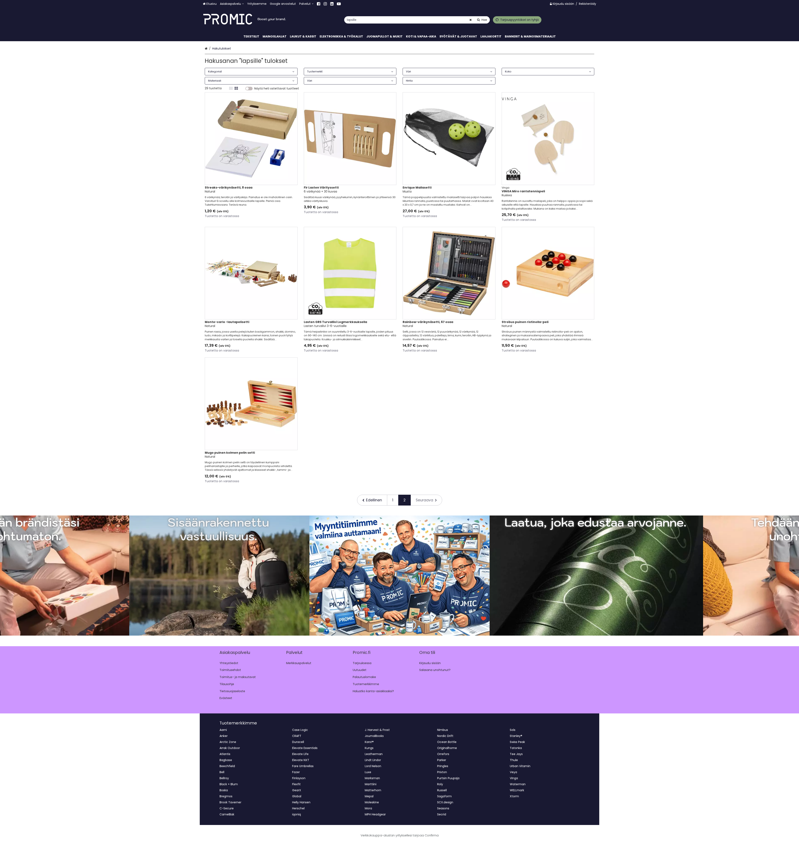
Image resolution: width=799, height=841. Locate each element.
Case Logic (300, 730)
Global (296, 796)
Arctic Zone (228, 742)
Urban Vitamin (520, 766)
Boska (224, 790)
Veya (513, 772)
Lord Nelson (373, 766)
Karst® (369, 742)
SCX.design (445, 802)
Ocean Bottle (447, 742)
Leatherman (374, 754)
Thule (514, 760)
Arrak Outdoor (230, 748)
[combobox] (417, 20)
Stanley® (516, 736)
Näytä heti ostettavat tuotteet (276, 89)
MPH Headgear (375, 814)
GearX (296, 790)
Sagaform (444, 796)
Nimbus (442, 730)
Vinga (514, 778)
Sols (512, 730)
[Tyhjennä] (470, 20)
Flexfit (296, 784)
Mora (368, 808)
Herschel (298, 808)
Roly (440, 784)
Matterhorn (373, 790)
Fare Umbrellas (303, 766)
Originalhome (447, 748)
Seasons (443, 808)
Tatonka (516, 748)
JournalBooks (374, 736)
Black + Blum (229, 784)
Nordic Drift (445, 736)
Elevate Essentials (305, 748)
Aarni (223, 730)
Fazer (296, 772)
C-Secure (227, 808)
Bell (222, 772)
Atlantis (225, 754)
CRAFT (296, 736)
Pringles (442, 766)
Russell (442, 790)
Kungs (369, 748)
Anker (224, 736)
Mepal (369, 796)
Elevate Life (300, 754)
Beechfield (227, 766)
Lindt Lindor (373, 760)
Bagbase (226, 760)
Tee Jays (516, 754)
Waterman (518, 784)
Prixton (442, 772)
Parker (441, 760)
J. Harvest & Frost (377, 730)
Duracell (298, 742)
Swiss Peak (517, 742)
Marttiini (370, 784)
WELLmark (517, 790)
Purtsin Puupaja (448, 778)
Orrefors (443, 754)
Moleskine (372, 802)
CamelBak (227, 814)
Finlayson (298, 778)
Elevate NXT (300, 760)
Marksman (372, 778)
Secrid (441, 814)
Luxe (368, 772)
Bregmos (226, 796)
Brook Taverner (230, 802)
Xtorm (514, 796)
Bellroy (224, 778)
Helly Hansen (301, 802)
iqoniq (296, 814)
